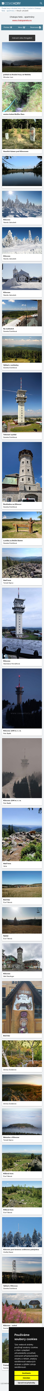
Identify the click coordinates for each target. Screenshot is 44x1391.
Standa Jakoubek (9, 222)
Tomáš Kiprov (8, 583)
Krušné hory (16, 8)
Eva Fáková (7, 902)
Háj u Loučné (28, 8)
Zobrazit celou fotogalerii (22, 38)
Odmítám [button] (26, 1378)
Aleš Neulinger (8, 976)
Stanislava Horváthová (11, 664)
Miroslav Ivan (8, 77)
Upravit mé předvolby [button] (26, 1383)
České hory (6, 8)
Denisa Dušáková (9, 1070)
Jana (5, 866)
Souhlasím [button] (26, 1373)
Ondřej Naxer (8, 1252)
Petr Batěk (7, 733)
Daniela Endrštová (10, 331)
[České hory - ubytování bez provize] (12, 3)
